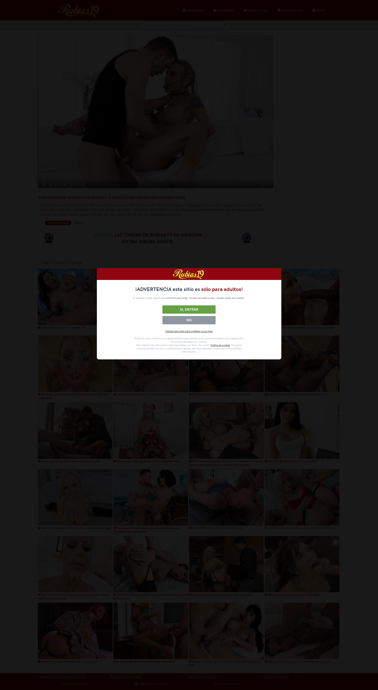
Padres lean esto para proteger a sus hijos (189, 331)
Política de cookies (220, 345)
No (189, 320)
